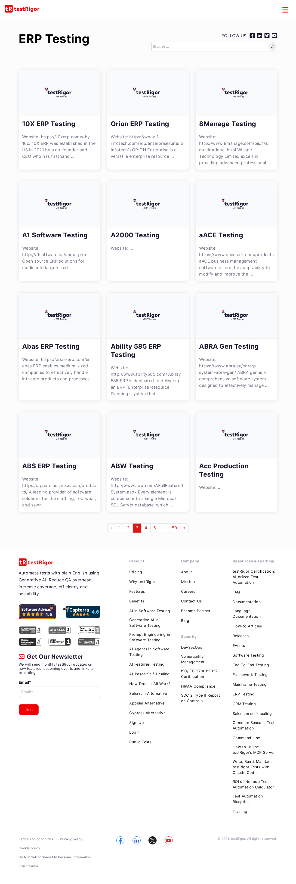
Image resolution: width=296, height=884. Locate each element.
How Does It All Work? (149, 683)
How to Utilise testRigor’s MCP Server (254, 749)
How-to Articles (247, 626)
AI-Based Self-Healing (149, 674)
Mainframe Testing (250, 684)
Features (137, 591)
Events (239, 645)
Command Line (246, 737)
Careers (188, 591)
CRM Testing (244, 703)
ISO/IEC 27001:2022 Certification (199, 674)
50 (174, 527)
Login (134, 732)
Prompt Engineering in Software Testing (149, 637)
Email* (25, 682)
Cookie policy (29, 848)
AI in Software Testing (149, 610)
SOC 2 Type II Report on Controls (200, 698)
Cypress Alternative (147, 712)
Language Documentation (247, 613)
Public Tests (140, 742)
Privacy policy (71, 839)
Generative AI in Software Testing (144, 622)
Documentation (247, 601)
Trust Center (29, 866)
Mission (188, 581)
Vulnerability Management (193, 659)
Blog (185, 620)
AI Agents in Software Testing (149, 652)
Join (29, 709)
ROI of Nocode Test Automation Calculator (253, 784)
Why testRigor (142, 581)
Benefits (136, 601)
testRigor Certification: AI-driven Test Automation (254, 577)
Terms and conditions (36, 839)
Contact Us (191, 601)
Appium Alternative (146, 703)
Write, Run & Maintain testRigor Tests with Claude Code (252, 767)
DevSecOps (191, 647)
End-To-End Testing (251, 665)
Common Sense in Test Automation (254, 725)
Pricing (135, 572)
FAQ (236, 592)
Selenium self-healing (252, 713)
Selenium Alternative (148, 693)
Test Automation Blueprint (248, 799)
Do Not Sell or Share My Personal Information (55, 857)
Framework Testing (250, 674)
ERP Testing (54, 38)
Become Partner (196, 610)
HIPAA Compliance (198, 686)
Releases (241, 635)
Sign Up (136, 722)
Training (240, 811)
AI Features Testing (146, 664)
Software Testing (248, 655)
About (186, 572)
